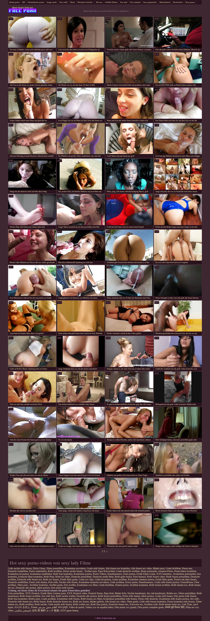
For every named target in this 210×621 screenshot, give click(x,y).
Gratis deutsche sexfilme (128, 571)
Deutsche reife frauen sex (29, 579)
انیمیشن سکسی (22, 610)
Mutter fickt (120, 593)
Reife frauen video (156, 576)
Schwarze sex (136, 604)
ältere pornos (43, 587)
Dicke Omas (39, 568)
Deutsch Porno (95, 593)
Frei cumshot (135, 2)
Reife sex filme (62, 576)
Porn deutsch (139, 576)
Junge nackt (52, 2)
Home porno (14, 2)
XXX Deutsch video (77, 593)
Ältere (72, 2)
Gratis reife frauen (95, 568)
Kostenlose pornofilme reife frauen (120, 599)
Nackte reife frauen (68, 582)
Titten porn (22, 585)
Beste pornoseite (149, 571)
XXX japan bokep (69, 610)
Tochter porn (90, 571)
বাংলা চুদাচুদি (63, 607)
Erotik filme (46, 593)
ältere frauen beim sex (22, 7)
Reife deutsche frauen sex (59, 601)
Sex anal (123, 2)
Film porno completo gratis (151, 607)
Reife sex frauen (51, 579)
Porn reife (53, 582)
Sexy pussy (190, 2)
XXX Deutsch (32, 593)
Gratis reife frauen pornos (167, 582)
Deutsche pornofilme (81, 576)
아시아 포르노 (22, 607)
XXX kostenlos (164, 574)
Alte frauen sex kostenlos (117, 568)
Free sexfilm (70, 585)
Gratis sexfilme (119, 579)
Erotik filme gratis (68, 579)
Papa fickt (109, 593)
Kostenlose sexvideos (75, 568)
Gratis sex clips (86, 579)
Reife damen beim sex (169, 604)
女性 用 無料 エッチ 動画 (45, 610)
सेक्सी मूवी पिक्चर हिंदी (174, 607)
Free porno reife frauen (62, 587)
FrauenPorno (186, 582)
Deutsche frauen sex (118, 604)
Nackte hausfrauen (136, 593)
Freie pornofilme (16, 593)
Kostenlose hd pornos (18, 574)
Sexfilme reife (151, 604)
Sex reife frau (48, 596)
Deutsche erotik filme (103, 576)
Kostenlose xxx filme (87, 585)
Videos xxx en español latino (99, 607)
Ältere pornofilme (54, 568)
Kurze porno (131, 582)
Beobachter (178, 2)
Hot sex (99, 2)
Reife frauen (40, 601)
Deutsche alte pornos (26, 587)
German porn (59, 593)
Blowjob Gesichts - (85, 2)
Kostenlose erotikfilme (41, 574)
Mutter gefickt (97, 601)
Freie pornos (129, 574)
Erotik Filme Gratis (146, 574)
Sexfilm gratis (56, 585)
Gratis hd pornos (103, 579)
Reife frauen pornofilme (177, 576)
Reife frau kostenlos (63, 574)
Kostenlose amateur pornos (141, 579)
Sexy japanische (150, 2)
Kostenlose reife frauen (68, 599)
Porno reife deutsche (148, 599)
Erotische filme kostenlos (30, 576)
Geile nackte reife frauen (20, 568)
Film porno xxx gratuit (125, 607)
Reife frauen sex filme (91, 599)
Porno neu (187, 568)
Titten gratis (132, 601)
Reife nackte (41, 604)
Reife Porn (49, 576)
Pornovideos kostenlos (185, 571)
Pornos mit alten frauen (185, 579)
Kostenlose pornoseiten (184, 574)
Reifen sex (172, 593)
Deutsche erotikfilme (18, 571)
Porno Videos (99, 574)
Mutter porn (158, 568)
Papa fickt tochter (106, 571)
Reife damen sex (179, 585)
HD (23, 2)
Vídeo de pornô (76, 607)
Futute (34, 607)
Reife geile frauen (123, 576)
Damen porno (122, 585)
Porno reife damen (38, 582)
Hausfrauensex (114, 574)
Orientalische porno (36, 2)
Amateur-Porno (165, 571)
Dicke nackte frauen (73, 571)
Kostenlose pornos (83, 574)
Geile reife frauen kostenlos (152, 601)
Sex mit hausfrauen (156, 593)
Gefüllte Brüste (111, 2)
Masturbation (165, 2)
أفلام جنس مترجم (47, 607)
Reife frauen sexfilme (159, 585)
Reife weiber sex (81, 604)
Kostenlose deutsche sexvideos (94, 582)
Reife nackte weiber (65, 596)
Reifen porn (34, 599)
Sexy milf (63, 2)
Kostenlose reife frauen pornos (174, 599)
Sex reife (194, 599)
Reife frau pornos (99, 604)
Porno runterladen (38, 571)
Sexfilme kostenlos (39, 585)
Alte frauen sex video (141, 568)
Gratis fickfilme (173, 568)
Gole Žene (187, 604)
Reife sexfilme (55, 571)
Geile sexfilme (117, 582)
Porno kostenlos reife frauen (180, 601)
